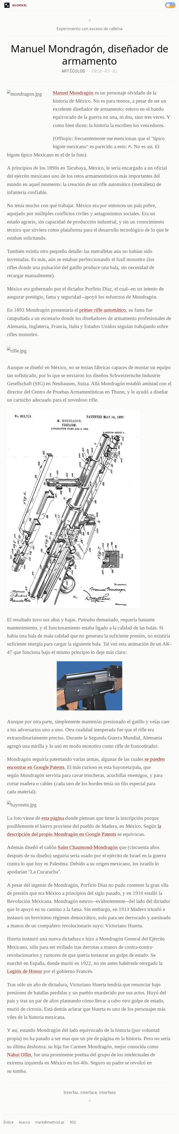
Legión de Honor (24, 971)
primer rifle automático (102, 310)
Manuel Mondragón (73, 93)
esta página (52, 818)
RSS (73, 1122)
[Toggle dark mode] (171, 5)
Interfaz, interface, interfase (90, 1096)
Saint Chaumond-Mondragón (88, 847)
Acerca (24, 1122)
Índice (8, 1122)
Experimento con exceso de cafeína (89, 24)
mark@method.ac (50, 1122)
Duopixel (19, 5)
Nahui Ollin (19, 1054)
